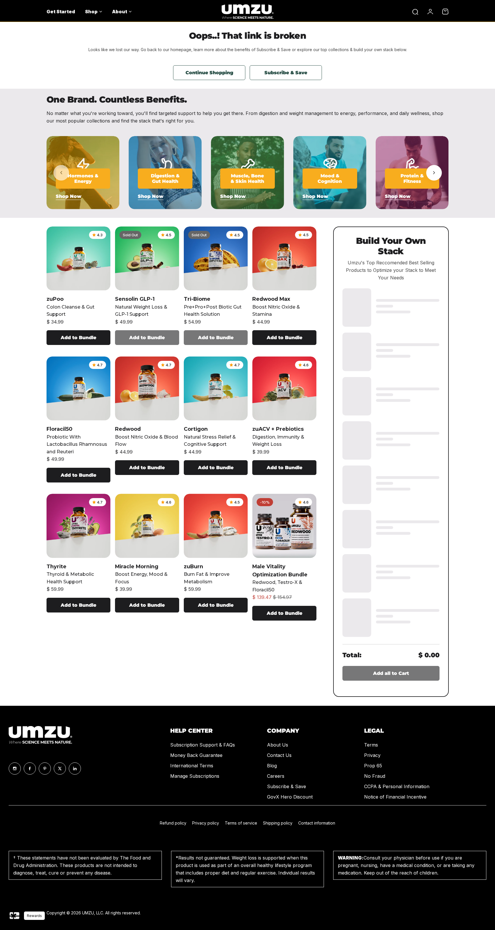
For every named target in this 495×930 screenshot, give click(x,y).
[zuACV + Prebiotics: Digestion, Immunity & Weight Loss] (284, 389)
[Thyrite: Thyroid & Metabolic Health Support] (79, 526)
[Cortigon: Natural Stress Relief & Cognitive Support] (216, 389)
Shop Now (68, 196)
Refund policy (173, 823)
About (119, 11)
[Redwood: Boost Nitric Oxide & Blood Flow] (147, 389)
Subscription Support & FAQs (202, 745)
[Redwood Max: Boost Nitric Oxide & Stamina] (284, 259)
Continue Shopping (209, 72)
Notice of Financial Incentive (395, 797)
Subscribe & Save (285, 72)
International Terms (191, 765)
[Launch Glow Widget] (14, 915)
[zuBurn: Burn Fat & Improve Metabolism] (216, 526)
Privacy (372, 755)
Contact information (316, 823)
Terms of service (241, 823)
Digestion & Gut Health (165, 178)
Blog (272, 765)
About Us (277, 745)
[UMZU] (248, 11)
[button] (434, 173)
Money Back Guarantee (196, 755)
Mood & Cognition (330, 178)
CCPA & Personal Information (396, 786)
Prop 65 (373, 765)
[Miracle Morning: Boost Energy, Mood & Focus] (147, 526)
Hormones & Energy (83, 178)
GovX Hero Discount (290, 797)
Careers (275, 776)
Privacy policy (205, 823)
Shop (91, 11)
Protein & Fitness (412, 178)
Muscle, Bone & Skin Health (247, 178)
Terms (371, 745)
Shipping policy (277, 823)
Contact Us (279, 755)
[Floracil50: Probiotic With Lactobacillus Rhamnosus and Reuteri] (79, 389)
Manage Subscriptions (194, 776)
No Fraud (374, 776)
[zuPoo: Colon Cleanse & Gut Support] (79, 259)
